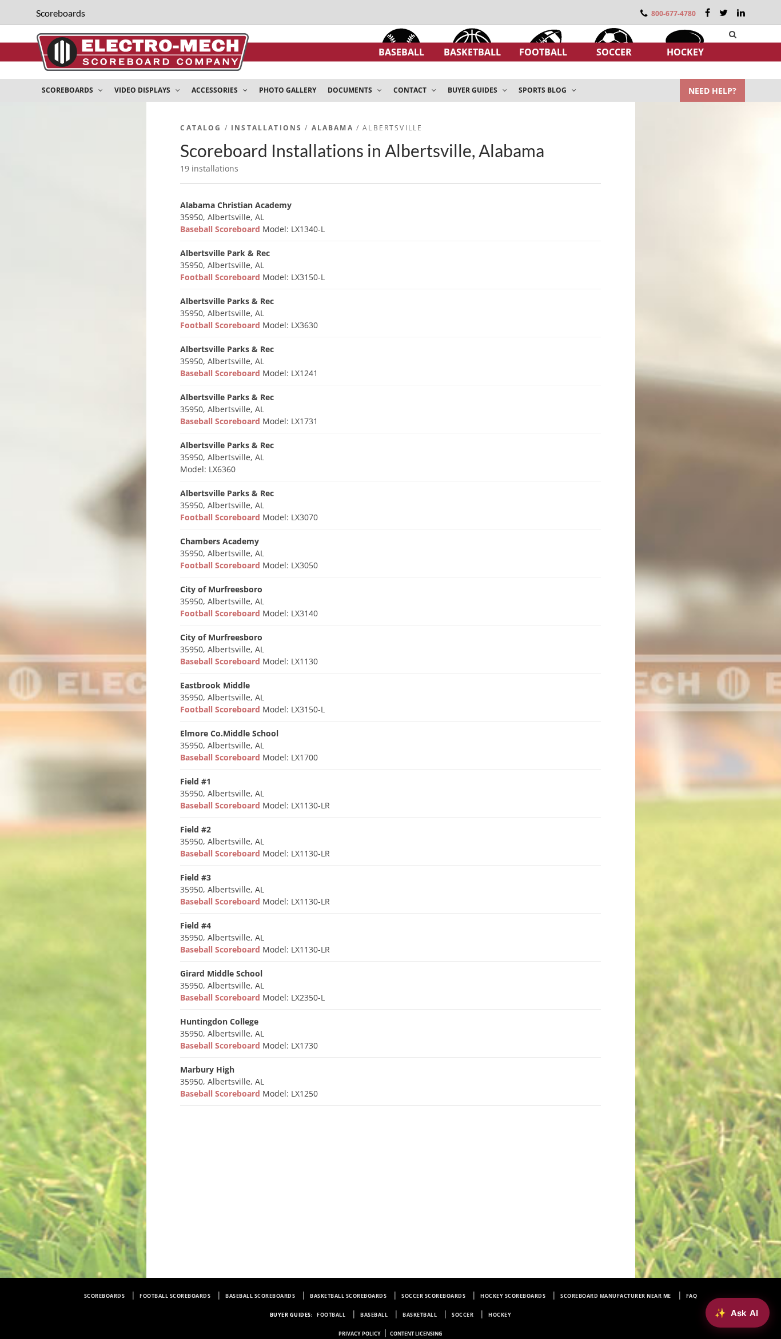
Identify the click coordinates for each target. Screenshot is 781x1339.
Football (543, 52)
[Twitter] (723, 12)
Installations (266, 128)
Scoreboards (104, 1296)
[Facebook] (707, 12)
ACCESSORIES (216, 90)
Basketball (472, 52)
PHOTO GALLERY (287, 90)
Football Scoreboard (221, 277)
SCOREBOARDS (68, 90)
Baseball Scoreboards (260, 1296)
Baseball (401, 52)
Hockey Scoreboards (512, 1296)
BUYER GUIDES (473, 90)
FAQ (692, 1296)
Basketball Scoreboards (348, 1296)
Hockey (685, 52)
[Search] (732, 34)
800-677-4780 (673, 13)
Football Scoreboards (175, 1296)
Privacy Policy (359, 1333)
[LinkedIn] (741, 12)
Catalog (200, 128)
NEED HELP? (712, 90)
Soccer (614, 52)
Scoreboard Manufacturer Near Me (615, 1296)
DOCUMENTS (351, 90)
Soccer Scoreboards (433, 1296)
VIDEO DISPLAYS (143, 90)
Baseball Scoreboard (221, 229)
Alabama (332, 128)
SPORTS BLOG (543, 90)
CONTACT (410, 90)
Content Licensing (416, 1333)
